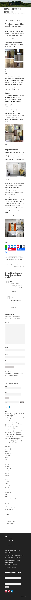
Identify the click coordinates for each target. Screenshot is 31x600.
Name (6, 386)
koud (9, 426)
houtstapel (7, 422)
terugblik (20, 434)
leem (12, 426)
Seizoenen (7, 483)
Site (6, 361)
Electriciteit (7, 492)
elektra (21, 418)
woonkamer (7, 442)
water (20, 441)
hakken (12, 420)
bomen (20, 416)
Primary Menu (26, 9)
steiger (7, 432)
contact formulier (17, 557)
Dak (5, 459)
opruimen (16, 428)
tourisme (9, 436)
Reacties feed (11, 543)
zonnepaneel (13, 442)
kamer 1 (19, 422)
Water (6, 503)
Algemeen (7, 449)
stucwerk (19, 432)
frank (20, 256)
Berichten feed (11, 541)
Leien (6, 496)
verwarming (11, 440)
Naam (7, 347)
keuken (10, 424)
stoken (12, 432)
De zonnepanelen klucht (19, 266)
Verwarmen (7, 501)
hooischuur (18, 420)
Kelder (6, 464)
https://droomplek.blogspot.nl (11, 564)
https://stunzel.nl (8, 552)
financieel (7, 420)
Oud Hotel (7, 468)
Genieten (6, 479)
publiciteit (11, 430)
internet (15, 422)
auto (14, 414)
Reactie (7, 322)
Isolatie (6, 494)
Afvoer (6, 487)
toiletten (6, 473)
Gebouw (13, 257)
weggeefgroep (16, 183)
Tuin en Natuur (8, 509)
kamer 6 (13, 194)
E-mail (7, 354)
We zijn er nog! (11, 517)
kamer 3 (6, 259)
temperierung (11, 434)
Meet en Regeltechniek (9, 499)
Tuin (15, 436)
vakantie (21, 436)
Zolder (6, 475)
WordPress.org (11, 545)
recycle (10, 259)
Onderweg (7, 481)
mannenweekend (9, 428)
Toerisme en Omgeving (9, 507)
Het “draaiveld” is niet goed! (12, 265)
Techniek (6, 485)
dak (13, 418)
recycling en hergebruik (9, 154)
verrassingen (13, 438)
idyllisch (11, 422)
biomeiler (9, 416)
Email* (6, 392)
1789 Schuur (7, 455)
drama (16, 418)
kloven (15, 424)
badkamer (20, 414)
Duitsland (7, 451)
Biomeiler (7, 490)
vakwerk (8, 438)
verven (19, 438)
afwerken (8, 414)
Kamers (16, 257)
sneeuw (20, 430)
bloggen (16, 416)
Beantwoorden (13, 291)
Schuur (6, 471)
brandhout (8, 418)
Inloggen (10, 538)
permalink (20, 259)
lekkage (16, 426)
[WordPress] (26, 596)
